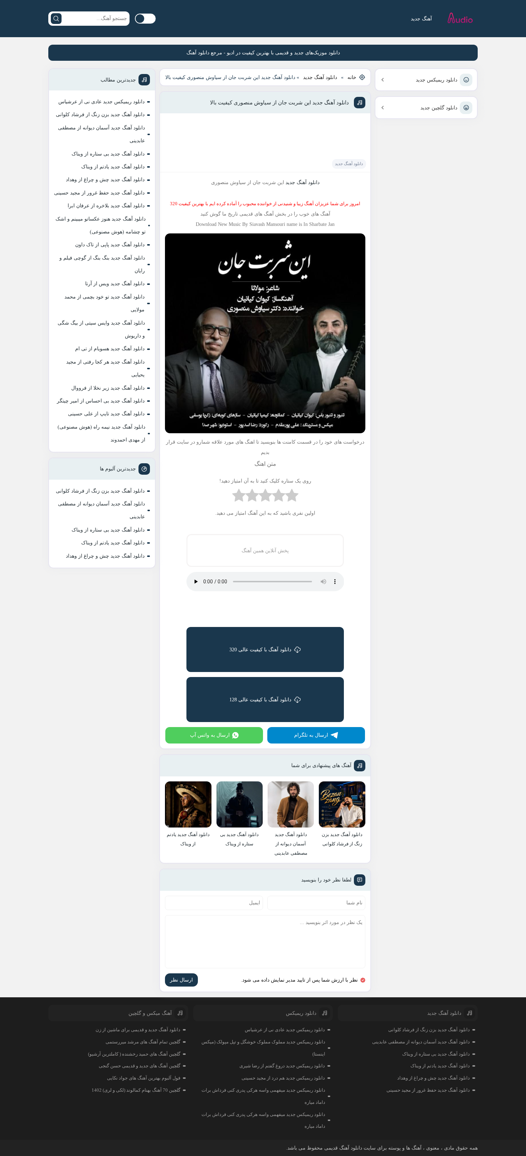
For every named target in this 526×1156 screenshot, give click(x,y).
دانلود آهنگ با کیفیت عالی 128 (260, 699)
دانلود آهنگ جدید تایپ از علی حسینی (106, 413)
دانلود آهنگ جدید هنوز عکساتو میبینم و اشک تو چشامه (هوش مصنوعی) (100, 225)
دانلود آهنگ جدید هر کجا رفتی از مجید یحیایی (105, 368)
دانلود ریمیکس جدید (436, 80)
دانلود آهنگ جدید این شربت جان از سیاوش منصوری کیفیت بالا (279, 102)
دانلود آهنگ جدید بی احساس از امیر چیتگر (101, 401)
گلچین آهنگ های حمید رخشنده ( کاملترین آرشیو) (134, 1054)
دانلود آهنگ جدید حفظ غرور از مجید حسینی (99, 193)
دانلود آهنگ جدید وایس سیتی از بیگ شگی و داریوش (101, 329)
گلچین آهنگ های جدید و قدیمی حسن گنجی (139, 1065)
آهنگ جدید (421, 18)
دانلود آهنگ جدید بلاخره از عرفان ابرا (106, 205)
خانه (351, 77)
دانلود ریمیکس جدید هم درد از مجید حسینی (283, 1078)
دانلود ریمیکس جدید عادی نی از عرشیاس (101, 101)
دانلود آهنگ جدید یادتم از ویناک (113, 166)
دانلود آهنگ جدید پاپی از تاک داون (110, 244)
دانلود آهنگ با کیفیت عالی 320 (260, 649)
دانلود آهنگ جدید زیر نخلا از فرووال (108, 388)
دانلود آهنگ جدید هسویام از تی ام (110, 348)
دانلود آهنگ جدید (320, 77)
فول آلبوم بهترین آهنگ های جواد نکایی (143, 1078)
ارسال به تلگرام (311, 735)
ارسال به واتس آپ (210, 735)
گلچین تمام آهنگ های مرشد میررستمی (143, 1041)
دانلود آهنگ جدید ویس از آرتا (115, 283)
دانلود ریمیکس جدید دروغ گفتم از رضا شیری (282, 1065)
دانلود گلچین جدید (438, 107)
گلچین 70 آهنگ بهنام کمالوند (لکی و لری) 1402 (136, 1090)
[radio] (291, 497)
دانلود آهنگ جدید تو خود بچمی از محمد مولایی (104, 303)
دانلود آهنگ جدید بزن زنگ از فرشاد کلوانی (100, 114)
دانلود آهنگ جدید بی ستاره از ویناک (108, 154)
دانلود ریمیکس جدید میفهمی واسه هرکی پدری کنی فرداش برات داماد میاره (263, 1096)
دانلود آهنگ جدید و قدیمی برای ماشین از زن (138, 1029)
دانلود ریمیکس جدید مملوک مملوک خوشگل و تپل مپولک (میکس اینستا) (263, 1048)
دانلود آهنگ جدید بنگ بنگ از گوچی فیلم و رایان (102, 264)
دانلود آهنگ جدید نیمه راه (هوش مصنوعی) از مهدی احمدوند (101, 433)
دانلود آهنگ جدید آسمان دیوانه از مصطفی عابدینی (101, 134)
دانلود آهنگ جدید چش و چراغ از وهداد (105, 179)
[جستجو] (56, 18)
